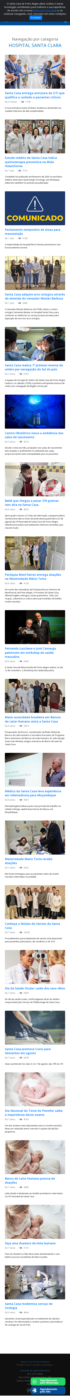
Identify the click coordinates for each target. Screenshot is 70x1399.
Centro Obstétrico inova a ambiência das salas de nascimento (34, 435)
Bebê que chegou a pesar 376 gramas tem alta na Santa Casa (32, 503)
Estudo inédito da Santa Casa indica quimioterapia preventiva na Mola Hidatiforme (31, 162)
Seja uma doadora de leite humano (30, 1243)
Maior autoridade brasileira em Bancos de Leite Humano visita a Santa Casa (33, 719)
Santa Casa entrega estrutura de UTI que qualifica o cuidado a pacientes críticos (35, 95)
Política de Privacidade (45, 10)
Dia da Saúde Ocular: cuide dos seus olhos (35, 988)
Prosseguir (36, 17)
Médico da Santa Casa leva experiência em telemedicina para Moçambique (33, 793)
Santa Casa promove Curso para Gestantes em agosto (28, 1051)
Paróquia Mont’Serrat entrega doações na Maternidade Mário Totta (33, 577)
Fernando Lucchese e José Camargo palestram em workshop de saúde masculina (30, 652)
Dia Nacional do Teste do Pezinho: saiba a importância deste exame (34, 1113)
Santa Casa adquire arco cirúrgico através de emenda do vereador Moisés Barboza (35, 296)
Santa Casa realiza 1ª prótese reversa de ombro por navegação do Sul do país (34, 367)
